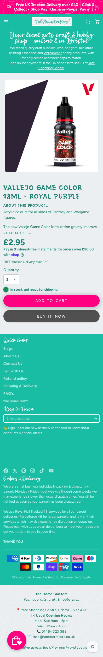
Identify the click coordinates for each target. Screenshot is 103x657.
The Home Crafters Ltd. (42, 577)
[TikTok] (42, 470)
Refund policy (15, 378)
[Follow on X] (14, 470)
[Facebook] (5, 470)
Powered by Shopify (76, 577)
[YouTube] (51, 470)
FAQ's (8, 393)
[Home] (52, 22)
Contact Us (12, 363)
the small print (15, 401)
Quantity (11, 269)
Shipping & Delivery (20, 386)
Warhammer (53, 53)
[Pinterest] (23, 470)
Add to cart (51, 300)
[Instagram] (32, 470)
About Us (11, 356)
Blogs (7, 348)
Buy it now (51, 316)
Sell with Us (13, 371)
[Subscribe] (96, 418)
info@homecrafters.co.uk (54, 637)
